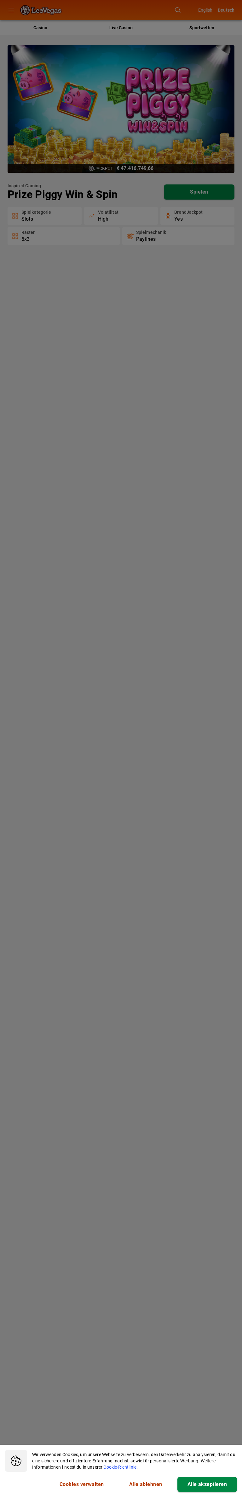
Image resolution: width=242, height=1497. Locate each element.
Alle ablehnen (145, 1484)
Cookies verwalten (82, 1484)
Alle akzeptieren (207, 1484)
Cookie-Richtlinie (119, 1467)
